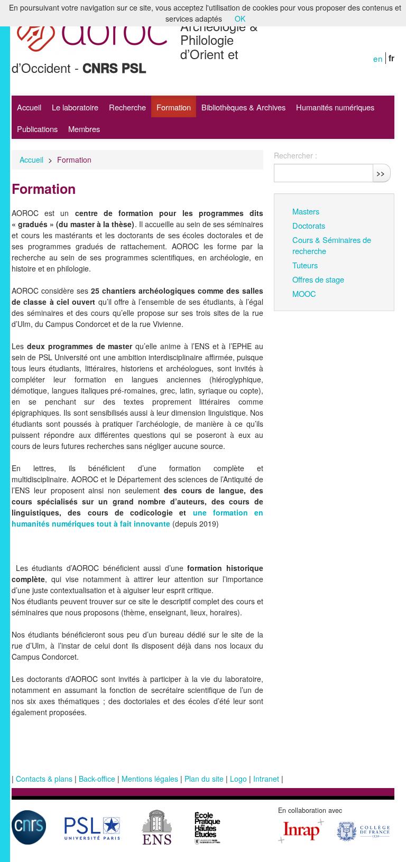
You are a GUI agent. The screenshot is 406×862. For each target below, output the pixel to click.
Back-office (97, 778)
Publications (37, 128)
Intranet (266, 778)
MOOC (304, 293)
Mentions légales (150, 778)
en (378, 58)
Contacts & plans (44, 778)
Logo (238, 778)
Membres (84, 128)
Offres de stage (318, 279)
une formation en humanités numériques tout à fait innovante (137, 518)
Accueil (29, 107)
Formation (173, 107)
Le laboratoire (75, 107)
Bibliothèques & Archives (243, 107)
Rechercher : (295, 155)
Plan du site (204, 778)
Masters (305, 211)
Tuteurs (305, 264)
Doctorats (308, 225)
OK (240, 18)
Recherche (127, 107)
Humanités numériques (335, 107)
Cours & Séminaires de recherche (331, 245)
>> (380, 172)
